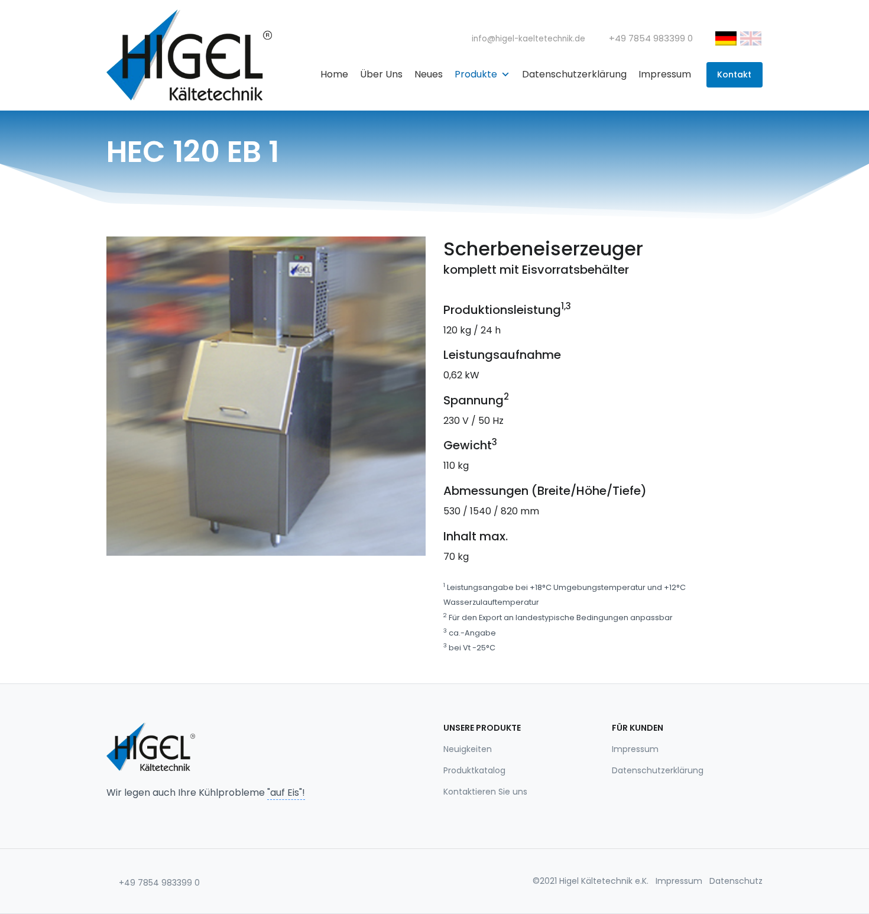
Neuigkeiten (467, 749)
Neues (428, 74)
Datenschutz (736, 881)
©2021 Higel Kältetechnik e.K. (590, 881)
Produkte (476, 74)
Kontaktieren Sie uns (485, 792)
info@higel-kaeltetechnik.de (527, 38)
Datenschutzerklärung (574, 74)
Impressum (664, 74)
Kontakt (734, 74)
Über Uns (381, 74)
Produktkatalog (474, 770)
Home (334, 74)
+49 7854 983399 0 (158, 883)
